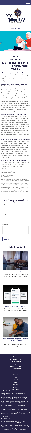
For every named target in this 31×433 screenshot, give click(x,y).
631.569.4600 (16, 28)
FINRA (18, 422)
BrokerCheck (4, 394)
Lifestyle (15, 384)
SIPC (21, 422)
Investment (15, 376)
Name (5, 205)
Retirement (15, 374)
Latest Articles (15, 386)
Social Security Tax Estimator (15, 306)
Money (15, 382)
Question (5, 224)
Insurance (15, 379)
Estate (15, 377)
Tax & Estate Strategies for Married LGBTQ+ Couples (15, 339)
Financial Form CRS (7, 390)
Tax (15, 381)
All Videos (15, 387)
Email (5, 215)
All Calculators (15, 389)
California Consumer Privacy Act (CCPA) (14, 413)
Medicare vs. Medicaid (15, 272)
